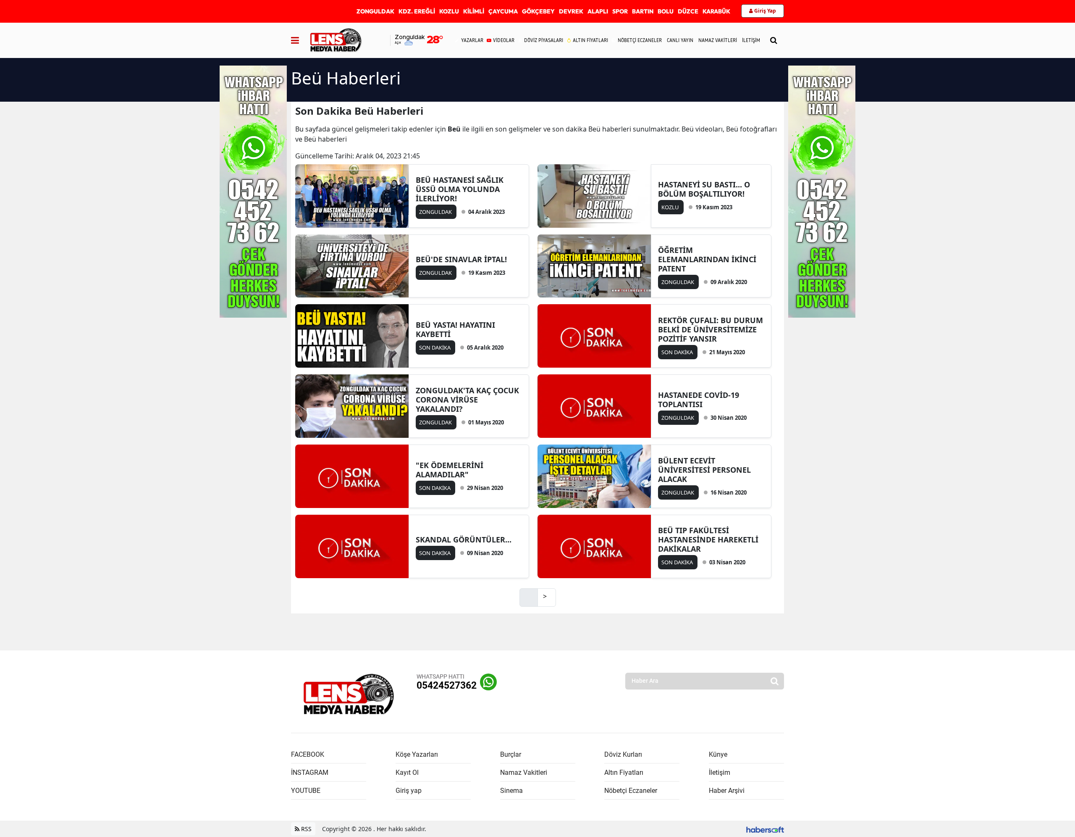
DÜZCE (688, 11)
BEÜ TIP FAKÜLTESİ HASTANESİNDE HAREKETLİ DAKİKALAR (708, 539)
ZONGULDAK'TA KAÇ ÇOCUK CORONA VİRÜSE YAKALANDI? (467, 399)
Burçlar (510, 754)
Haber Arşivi (727, 791)
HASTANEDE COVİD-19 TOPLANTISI (698, 399)
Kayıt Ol (407, 772)
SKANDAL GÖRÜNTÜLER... (463, 539)
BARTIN (642, 11)
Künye (718, 754)
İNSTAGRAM (309, 772)
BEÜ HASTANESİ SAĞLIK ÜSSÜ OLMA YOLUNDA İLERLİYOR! (459, 189)
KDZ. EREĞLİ (417, 11)
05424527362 (447, 685)
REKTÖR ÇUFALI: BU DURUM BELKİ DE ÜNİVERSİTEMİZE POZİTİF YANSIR (710, 329)
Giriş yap (409, 791)
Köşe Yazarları (417, 754)
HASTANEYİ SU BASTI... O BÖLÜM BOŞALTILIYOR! (704, 189)
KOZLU (449, 11)
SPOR (620, 11)
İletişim (719, 772)
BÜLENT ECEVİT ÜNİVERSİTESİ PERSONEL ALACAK (704, 470)
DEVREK (571, 11)
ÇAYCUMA (503, 11)
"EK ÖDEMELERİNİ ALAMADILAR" (449, 470)
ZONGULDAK (375, 11)
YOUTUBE (305, 791)
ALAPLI (597, 11)
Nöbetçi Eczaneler (630, 791)
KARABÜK (716, 11)
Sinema (511, 791)
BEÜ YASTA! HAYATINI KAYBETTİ (455, 329)
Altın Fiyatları (623, 772)
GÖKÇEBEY (538, 11)
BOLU (666, 11)
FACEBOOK (307, 754)
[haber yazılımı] (765, 828)
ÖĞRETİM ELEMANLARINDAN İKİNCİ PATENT (707, 259)
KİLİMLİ (473, 11)
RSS (305, 829)
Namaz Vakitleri (523, 772)
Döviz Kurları (623, 754)
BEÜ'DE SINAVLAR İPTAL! (461, 259)
